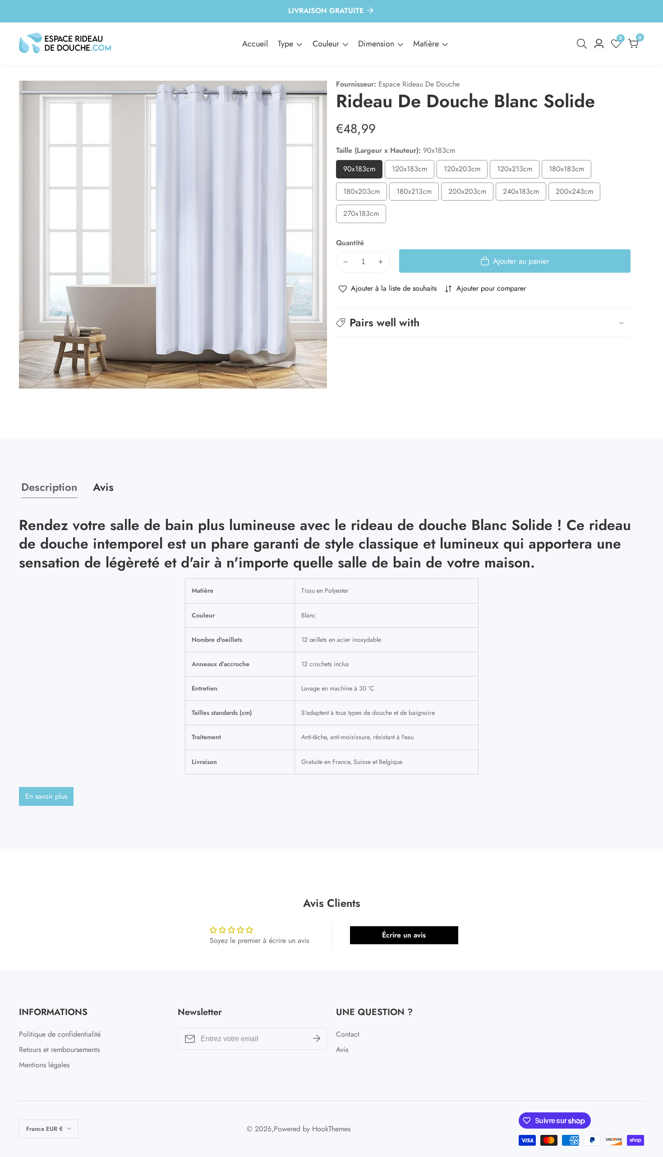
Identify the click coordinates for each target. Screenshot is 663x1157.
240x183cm (524, 193)
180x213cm (417, 193)
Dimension (376, 44)
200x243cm (578, 193)
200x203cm (470, 193)
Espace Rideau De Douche (419, 84)
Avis (342, 1049)
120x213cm (518, 171)
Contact (347, 1034)
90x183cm (362, 171)
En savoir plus (46, 796)
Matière (426, 44)
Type (285, 44)
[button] (483, 322)
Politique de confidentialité (60, 1034)
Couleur (326, 44)
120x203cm (466, 171)
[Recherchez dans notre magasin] (583, 43)
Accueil (255, 44)
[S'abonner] (316, 1039)
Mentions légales (44, 1065)
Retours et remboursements (59, 1049)
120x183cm (413, 171)
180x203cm (365, 193)
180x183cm (570, 171)
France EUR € (45, 1129)
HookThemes (331, 1129)
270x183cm (364, 215)
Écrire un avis (404, 935)
